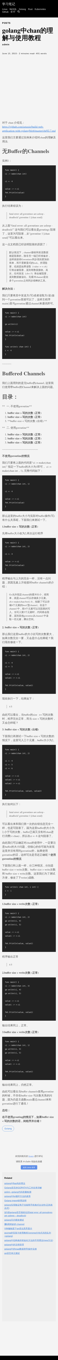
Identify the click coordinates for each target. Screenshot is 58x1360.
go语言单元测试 (12, 1253)
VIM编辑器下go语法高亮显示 (18, 1228)
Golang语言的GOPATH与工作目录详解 (23, 1188)
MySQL (13, 9)
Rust (30, 9)
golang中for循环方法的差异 (17, 1196)
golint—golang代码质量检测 (17, 1192)
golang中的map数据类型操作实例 (20, 1249)
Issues (31, 1156)
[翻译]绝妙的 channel (14, 1224)
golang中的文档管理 (14, 1245)
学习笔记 (8, 4)
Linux (4, 9)
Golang (22, 9)
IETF (13, 12)
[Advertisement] (29, 89)
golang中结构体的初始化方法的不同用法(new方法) (28, 1240)
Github (5, 12)
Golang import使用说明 (15, 1200)
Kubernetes (40, 9)
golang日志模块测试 (14, 1220)
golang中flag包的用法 (14, 1183)
